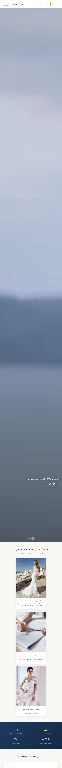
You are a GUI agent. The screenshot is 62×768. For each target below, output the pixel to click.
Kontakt (31, 3)
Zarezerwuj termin (54, 4)
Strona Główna (15, 4)
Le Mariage (6, 3)
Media (36, 3)
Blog (41, 3)
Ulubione (46, 3)
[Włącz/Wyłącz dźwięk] (33, 538)
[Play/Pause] (29, 538)
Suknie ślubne (22, 4)
